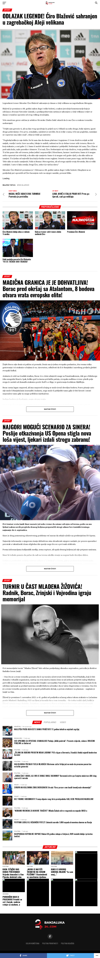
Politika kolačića (67, 943)
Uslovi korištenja (32, 943)
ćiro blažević (23, 185)
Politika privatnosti (50, 943)
